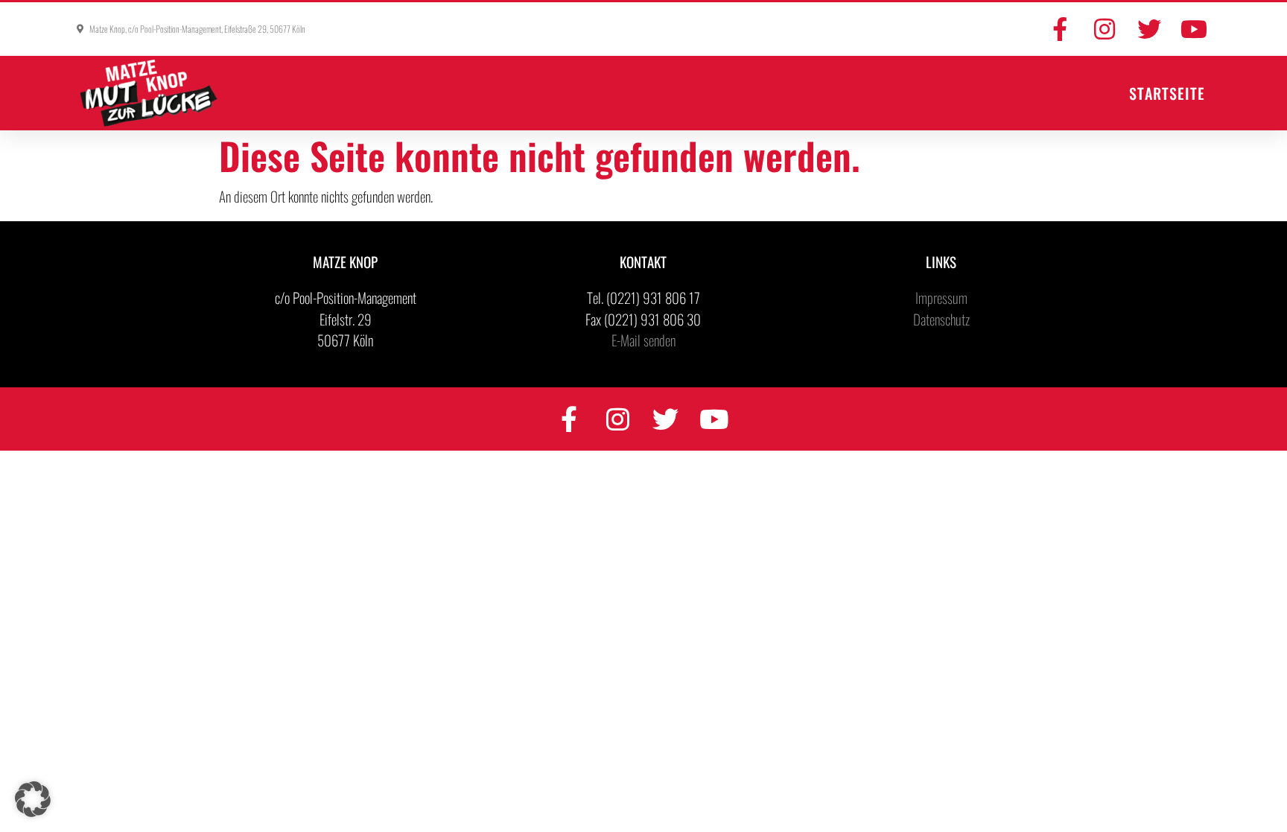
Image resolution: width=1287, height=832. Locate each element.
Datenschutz (941, 318)
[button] (33, 799)
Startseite (1167, 93)
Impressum (941, 297)
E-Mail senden (643, 339)
